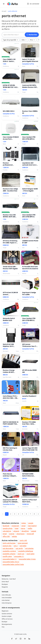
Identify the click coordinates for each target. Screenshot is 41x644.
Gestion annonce (7, 614)
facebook (6, 526)
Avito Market (6, 600)
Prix (31, 40)
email (5, 534)
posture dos (7, 546)
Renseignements (7, 624)
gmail (23, 526)
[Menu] (4, 4)
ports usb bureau (9, 543)
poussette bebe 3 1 (10, 559)
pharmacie (20, 534)
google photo (7, 528)
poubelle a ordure (9, 551)
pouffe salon (7, 556)
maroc (23, 528)
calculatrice (7, 531)
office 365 (6, 536)
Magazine (5, 587)
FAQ (3, 627)
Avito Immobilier (7, 598)
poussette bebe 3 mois (27, 559)
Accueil (4, 11)
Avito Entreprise (6, 603)
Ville (23, 40)
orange (11, 534)
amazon (16, 531)
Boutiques (5, 584)
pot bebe (23, 546)
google (30, 523)
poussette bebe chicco (11, 562)
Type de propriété (9, 40)
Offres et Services (7, 619)
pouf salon (30, 554)
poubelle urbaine (9, 554)
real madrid (32, 526)
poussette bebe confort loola (13, 564)
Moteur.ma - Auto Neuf (9, 579)
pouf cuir (21, 554)
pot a (15, 546)
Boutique (4, 622)
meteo (23, 523)
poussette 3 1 (19, 556)
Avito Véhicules (6, 595)
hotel (16, 528)
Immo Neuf (5, 582)
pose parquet (23, 543)
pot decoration (8, 548)
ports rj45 (23, 540)
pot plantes (29, 548)
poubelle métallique (25, 551)
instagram (15, 526)
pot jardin (19, 548)
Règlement (5, 611)
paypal (33, 531)
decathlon (25, 531)
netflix (30, 528)
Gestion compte (6, 616)
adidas (14, 536)
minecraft (30, 534)
